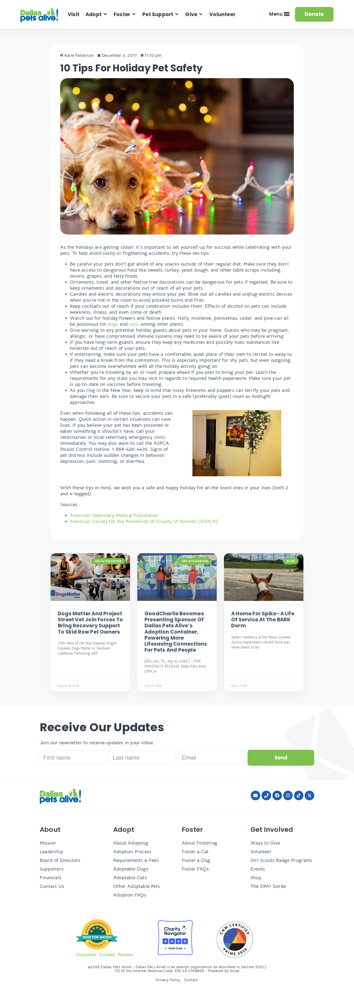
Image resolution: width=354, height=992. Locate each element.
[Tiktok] (299, 795)
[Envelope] (255, 795)
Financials (50, 878)
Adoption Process (132, 852)
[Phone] (266, 795)
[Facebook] (277, 795)
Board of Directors (60, 860)
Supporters (52, 869)
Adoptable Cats (130, 878)
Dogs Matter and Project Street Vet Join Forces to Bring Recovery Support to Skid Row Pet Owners (90, 622)
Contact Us (52, 886)
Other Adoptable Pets (136, 886)
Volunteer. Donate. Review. (105, 955)
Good (234, 970)
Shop (255, 878)
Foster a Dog (196, 860)
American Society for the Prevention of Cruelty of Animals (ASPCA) (144, 521)
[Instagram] (288, 795)
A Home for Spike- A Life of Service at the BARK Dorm (262, 619)
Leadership (51, 852)
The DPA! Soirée (268, 886)
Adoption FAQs (129, 895)
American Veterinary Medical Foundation (114, 515)
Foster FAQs (195, 869)
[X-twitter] (309, 795)
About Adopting (130, 843)
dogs (113, 324)
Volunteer (260, 852)
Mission (48, 843)
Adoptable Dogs (130, 869)
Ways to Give (265, 843)
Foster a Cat (195, 852)
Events (257, 869)
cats (133, 324)
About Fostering (199, 843)
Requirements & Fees (136, 860)
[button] (96, 14)
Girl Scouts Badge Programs (281, 860)
